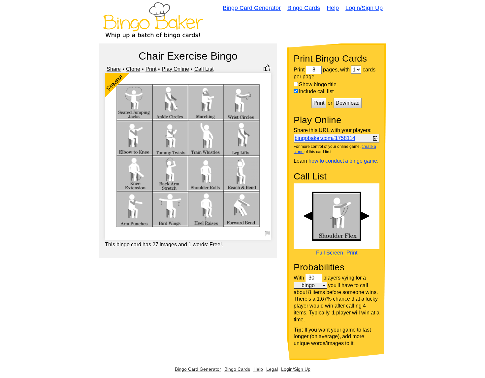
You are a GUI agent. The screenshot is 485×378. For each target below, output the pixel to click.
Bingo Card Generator (252, 8)
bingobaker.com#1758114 (325, 138)
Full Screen (329, 253)
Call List (203, 69)
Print (151, 69)
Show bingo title (318, 84)
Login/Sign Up (364, 8)
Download (348, 103)
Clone (133, 69)
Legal (272, 369)
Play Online (175, 69)
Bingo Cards (303, 8)
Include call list (316, 91)
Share (114, 69)
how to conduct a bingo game (342, 161)
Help (333, 8)
